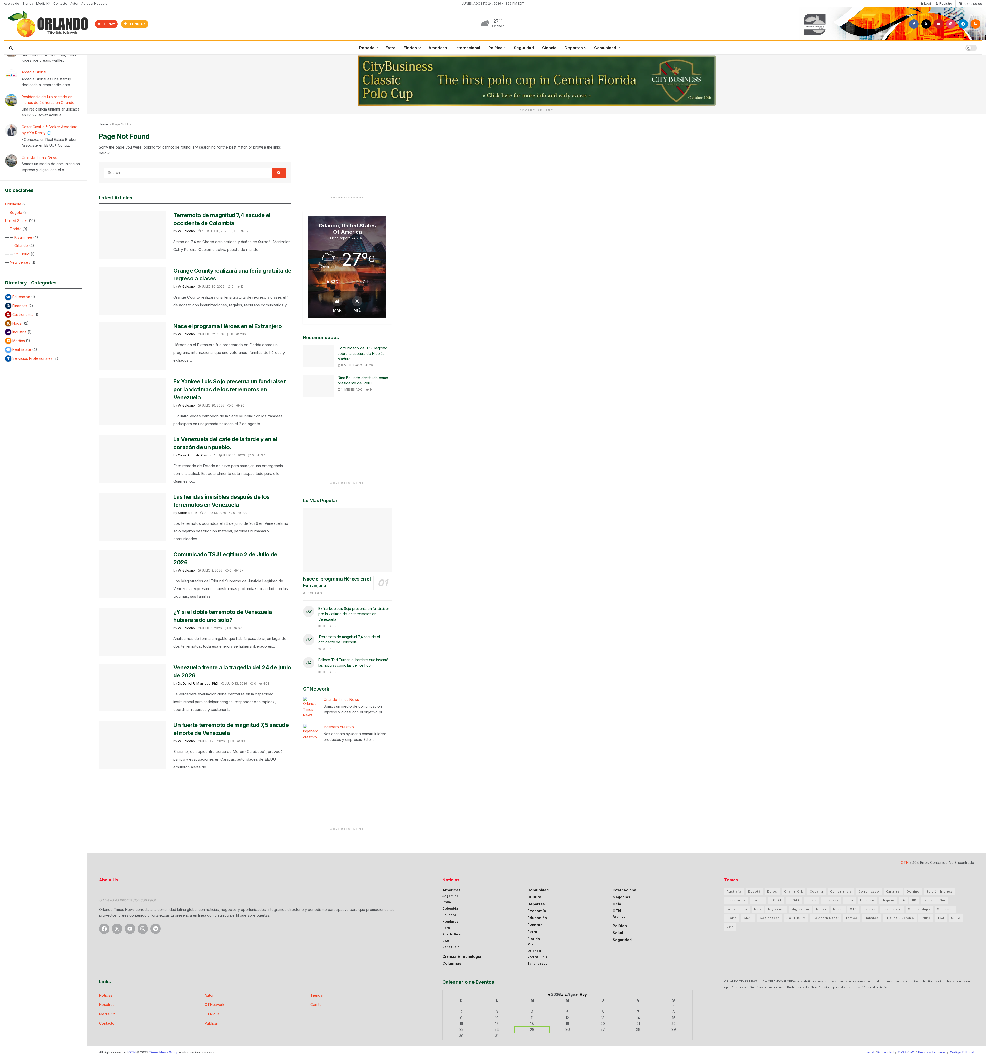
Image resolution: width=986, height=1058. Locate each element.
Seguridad (524, 47)
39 (242, 741)
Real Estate (21, 349)
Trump (926, 918)
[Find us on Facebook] (914, 24)
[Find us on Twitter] (926, 24)
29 (370, 365)
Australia (734, 891)
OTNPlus (136, 24)
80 (242, 405)
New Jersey (20, 262)
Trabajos (871, 918)
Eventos (535, 925)
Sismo (732, 918)
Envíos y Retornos (932, 1052)
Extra (390, 47)
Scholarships (919, 909)
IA (903, 900)
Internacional (467, 47)
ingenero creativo (339, 727)
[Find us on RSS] (975, 24)
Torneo (851, 918)
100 (244, 513)
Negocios (621, 897)
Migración (776, 909)
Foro (849, 900)
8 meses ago (351, 365)
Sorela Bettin (187, 513)
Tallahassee (537, 963)
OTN (905, 862)
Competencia (841, 891)
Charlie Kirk (793, 891)
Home (103, 124)
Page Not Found (124, 124)
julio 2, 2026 (211, 570)
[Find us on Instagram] (951, 24)
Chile (446, 902)
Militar (821, 909)
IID (914, 900)
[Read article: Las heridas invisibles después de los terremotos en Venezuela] (132, 517)
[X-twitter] (117, 929)
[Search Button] (11, 47)
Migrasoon (800, 909)
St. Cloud (22, 254)
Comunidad (605, 47)
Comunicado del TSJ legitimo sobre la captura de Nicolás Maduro (362, 353)
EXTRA (776, 900)
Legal (870, 1052)
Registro (945, 3)
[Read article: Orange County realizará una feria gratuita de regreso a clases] (132, 291)
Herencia (867, 900)
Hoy (583, 994)
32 (246, 231)
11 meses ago (351, 389)
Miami (532, 944)
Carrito (316, 1004)
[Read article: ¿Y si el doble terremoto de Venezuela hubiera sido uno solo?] (132, 632)
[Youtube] (130, 929)
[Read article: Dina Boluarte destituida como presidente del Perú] (318, 386)
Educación (21, 297)
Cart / (973, 4)
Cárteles (893, 891)
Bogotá (16, 212)
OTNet (108, 24)
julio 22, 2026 (212, 334)
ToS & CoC (906, 1052)
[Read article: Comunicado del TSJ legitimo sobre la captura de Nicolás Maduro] (318, 356)
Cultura (534, 897)
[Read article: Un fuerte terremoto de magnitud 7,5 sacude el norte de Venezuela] (132, 745)
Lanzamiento (737, 909)
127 (240, 570)
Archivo (619, 916)
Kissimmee (23, 237)
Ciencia (549, 47)
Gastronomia (22, 314)
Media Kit (43, 3)
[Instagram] (143, 929)
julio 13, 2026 (214, 513)
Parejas (870, 909)
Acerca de (11, 3)
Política (495, 47)
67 (239, 628)
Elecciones (736, 900)
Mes (757, 909)
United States (16, 220)
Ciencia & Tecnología (461, 956)
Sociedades (770, 918)
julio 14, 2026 (233, 455)
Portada (366, 47)
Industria (19, 332)
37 (262, 455)
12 (242, 286)
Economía (536, 911)
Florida (15, 229)
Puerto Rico (451, 934)
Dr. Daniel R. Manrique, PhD (198, 683)
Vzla (730, 927)
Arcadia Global (34, 72)
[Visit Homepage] (47, 24)
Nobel (838, 909)
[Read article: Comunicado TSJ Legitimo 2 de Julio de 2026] (132, 574)
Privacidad (885, 1052)
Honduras (450, 921)
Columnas (451, 963)
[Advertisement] (347, 158)
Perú (446, 928)
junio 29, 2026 (213, 741)
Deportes (574, 47)
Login (928, 3)
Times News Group (163, 1052)
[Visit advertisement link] (536, 80)
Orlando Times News (39, 157)
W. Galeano (186, 231)
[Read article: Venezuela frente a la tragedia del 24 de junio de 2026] (132, 687)
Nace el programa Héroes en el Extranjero (227, 326)
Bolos (772, 891)
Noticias (105, 995)
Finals (812, 900)
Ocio (617, 904)
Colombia (13, 204)
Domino (913, 891)
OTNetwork (214, 1004)
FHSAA (794, 900)
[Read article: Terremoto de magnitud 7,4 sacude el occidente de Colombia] (132, 235)
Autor (74, 3)
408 (265, 683)
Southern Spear (826, 918)
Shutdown (945, 909)
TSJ (941, 918)
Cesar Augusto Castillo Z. (197, 455)
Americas (437, 47)
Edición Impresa (939, 891)
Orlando (21, 245)
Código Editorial (962, 1052)
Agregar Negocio (94, 3)
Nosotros (107, 1004)
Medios (18, 340)
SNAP (748, 918)
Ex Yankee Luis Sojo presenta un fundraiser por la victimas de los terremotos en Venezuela (229, 389)
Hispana (888, 900)
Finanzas (19, 305)
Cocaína (816, 891)
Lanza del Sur (934, 900)
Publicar (211, 1023)
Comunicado (869, 891)
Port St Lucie (537, 957)
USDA (955, 918)
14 (371, 389)
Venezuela (451, 947)
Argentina (450, 896)
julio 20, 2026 (212, 405)
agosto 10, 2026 (215, 231)
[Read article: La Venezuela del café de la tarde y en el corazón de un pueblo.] (132, 459)
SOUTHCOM (796, 918)
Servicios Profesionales (32, 358)
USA (445, 941)
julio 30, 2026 (213, 286)
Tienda (27, 3)
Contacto (60, 3)
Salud (618, 933)
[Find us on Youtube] (938, 24)
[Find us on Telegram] (963, 24)
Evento (758, 900)
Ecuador (449, 915)
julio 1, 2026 (211, 628)
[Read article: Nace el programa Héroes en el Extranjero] (132, 346)
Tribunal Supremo (899, 918)
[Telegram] (155, 929)
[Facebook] (104, 929)
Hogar (17, 323)
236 (242, 334)
